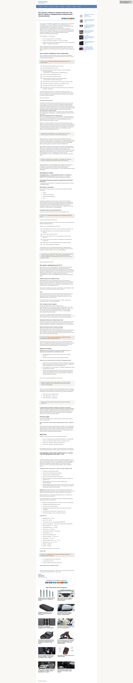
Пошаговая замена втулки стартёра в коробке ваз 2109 (89, 20)
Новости (51, 6)
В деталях (69, 6)
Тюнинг (56, 6)
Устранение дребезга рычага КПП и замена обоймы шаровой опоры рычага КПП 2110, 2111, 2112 (89, 48)
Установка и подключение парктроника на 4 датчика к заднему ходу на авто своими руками (89, 26)
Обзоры (74, 6)
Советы (40, 6)
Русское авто (43, 2)
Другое (79, 6)
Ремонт (45, 6)
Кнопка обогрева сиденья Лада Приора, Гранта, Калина (89, 42)
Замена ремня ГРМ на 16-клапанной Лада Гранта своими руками (89, 31)
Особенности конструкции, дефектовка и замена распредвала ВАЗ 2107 (89, 37)
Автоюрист (62, 6)
